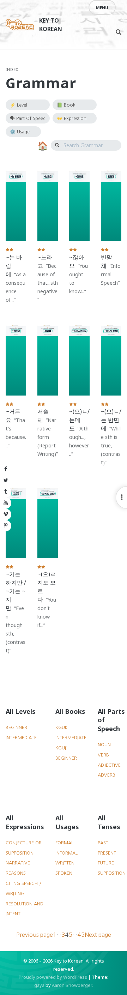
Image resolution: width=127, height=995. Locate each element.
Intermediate (21, 737)
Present (107, 853)
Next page (98, 934)
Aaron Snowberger (72, 985)
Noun (104, 744)
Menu (102, 7)
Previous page (34, 934)
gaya (39, 985)
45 (81, 934)
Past (103, 842)
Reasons (16, 873)
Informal (66, 853)
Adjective (109, 765)
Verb (103, 755)
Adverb (106, 775)
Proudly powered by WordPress (53, 977)
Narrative (18, 863)
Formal (64, 842)
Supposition (112, 873)
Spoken (63, 873)
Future (106, 863)
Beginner (16, 727)
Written (64, 863)
